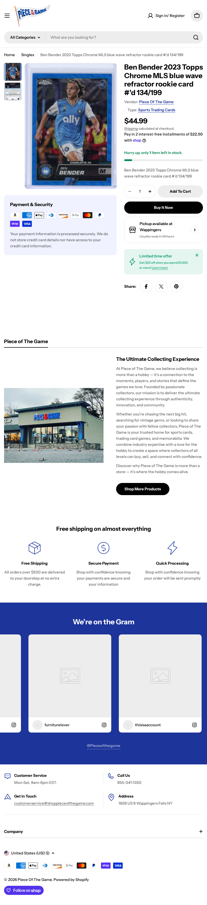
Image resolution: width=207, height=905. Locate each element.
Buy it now (163, 207)
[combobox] (103, 37)
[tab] (26, 343)
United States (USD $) (30, 853)
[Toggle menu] (7, 16)
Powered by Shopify (71, 879)
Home (9, 54)
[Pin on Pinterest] (176, 286)
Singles (27, 54)
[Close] (197, 255)
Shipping (131, 128)
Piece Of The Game (156, 101)
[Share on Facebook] (146, 286)
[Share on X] (161, 286)
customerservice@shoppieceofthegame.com (54, 803)
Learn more (160, 268)
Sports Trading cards (156, 109)
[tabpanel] (103, 425)
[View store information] (195, 230)
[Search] (196, 37)
